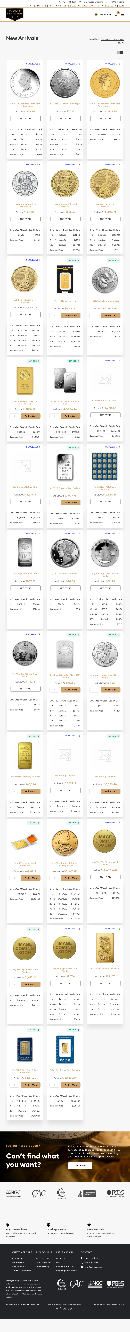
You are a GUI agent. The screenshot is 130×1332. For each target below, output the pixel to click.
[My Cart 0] (116, 14)
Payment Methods (65, 1266)
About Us (60, 1258)
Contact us (17, 1258)
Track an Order (43, 1262)
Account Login (43, 1258)
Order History (42, 1266)
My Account (18, 1262)
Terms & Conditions (21, 1270)
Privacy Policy (19, 1266)
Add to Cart (71, 315)
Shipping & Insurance (66, 1270)
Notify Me (25, 118)
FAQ (58, 1262)
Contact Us (80, 1165)
